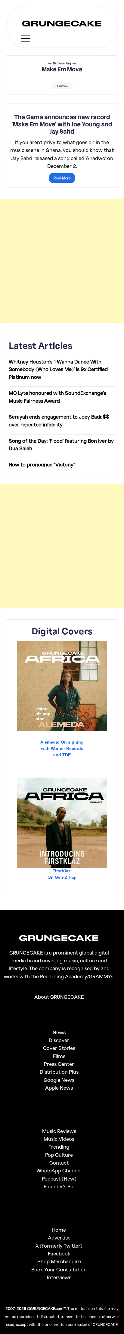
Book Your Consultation (59, 1269)
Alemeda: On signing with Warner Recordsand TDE (62, 748)
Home (59, 1230)
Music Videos (59, 1139)
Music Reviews (59, 1131)
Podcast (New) (59, 1178)
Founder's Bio (59, 1186)
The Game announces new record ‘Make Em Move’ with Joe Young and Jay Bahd (62, 124)
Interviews (59, 1277)
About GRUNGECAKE (59, 997)
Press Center (59, 1064)
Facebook (59, 1253)
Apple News (59, 1088)
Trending (59, 1147)
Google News (59, 1080)
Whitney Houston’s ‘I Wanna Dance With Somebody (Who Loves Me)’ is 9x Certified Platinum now (58, 369)
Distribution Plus (59, 1072)
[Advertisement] (62, 261)
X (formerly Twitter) (59, 1246)
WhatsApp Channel (59, 1170)
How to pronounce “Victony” (42, 464)
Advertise (59, 1237)
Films (59, 1056)
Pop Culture (59, 1155)
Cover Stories (59, 1048)
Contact (59, 1162)
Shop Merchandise (59, 1261)
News (59, 1032)
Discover (59, 1040)
